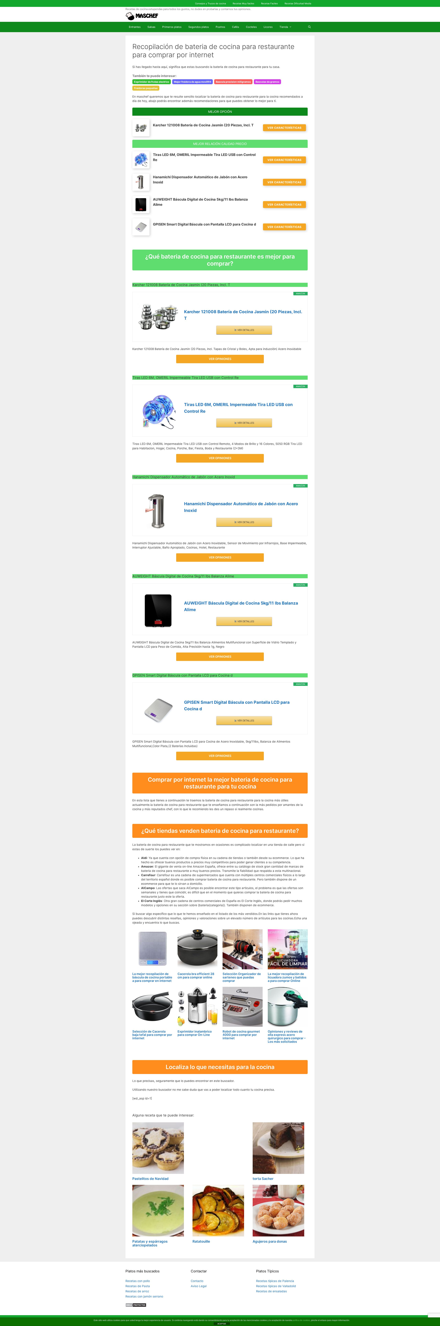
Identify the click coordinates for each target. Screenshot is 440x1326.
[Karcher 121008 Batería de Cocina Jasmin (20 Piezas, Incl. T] (158, 317)
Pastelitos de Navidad (150, 1179)
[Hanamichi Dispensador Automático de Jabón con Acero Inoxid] (158, 511)
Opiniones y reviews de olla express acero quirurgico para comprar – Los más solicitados (287, 1036)
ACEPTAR (221, 1324)
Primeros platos (172, 27)
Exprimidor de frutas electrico (151, 81)
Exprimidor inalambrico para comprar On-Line (195, 1033)
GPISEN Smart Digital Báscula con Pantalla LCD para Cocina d (237, 705)
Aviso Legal (199, 1286)
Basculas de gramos (267, 81)
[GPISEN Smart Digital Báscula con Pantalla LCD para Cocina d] (158, 710)
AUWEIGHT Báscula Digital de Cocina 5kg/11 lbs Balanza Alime (241, 606)
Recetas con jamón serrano (144, 1296)
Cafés (235, 27)
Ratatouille (201, 1241)
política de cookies (301, 1320)
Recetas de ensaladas (271, 1291)
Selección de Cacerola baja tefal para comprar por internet (152, 1035)
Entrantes (135, 27)
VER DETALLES (245, 329)
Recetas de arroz (137, 1291)
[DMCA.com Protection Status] (135, 1306)
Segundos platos (198, 27)
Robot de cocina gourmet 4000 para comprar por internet (241, 1035)
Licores (268, 27)
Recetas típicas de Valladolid (276, 1286)
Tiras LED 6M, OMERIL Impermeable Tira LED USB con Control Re (238, 408)
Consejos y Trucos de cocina (210, 3)
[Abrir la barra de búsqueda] (309, 27)
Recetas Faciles (269, 3)
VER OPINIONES (220, 359)
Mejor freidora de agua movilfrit (192, 81)
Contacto (197, 1281)
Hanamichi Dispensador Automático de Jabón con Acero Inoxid (241, 507)
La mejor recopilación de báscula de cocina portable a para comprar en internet (152, 977)
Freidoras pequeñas (146, 88)
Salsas (151, 27)
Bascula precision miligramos (233, 81)
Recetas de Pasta (137, 1286)
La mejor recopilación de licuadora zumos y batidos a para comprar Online (287, 977)
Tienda (283, 27)
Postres (220, 27)
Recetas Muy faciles (243, 3)
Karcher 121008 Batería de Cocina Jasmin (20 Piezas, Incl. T (243, 315)
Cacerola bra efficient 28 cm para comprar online (196, 975)
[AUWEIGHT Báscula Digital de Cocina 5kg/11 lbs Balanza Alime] (158, 610)
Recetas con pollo (137, 1281)
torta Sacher (263, 1179)
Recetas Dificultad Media (298, 3)
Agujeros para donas (270, 1241)
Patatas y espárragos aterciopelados (150, 1243)
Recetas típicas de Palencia (275, 1281)
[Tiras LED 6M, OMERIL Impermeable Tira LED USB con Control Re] (158, 412)
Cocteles (251, 27)
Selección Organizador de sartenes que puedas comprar (242, 977)
